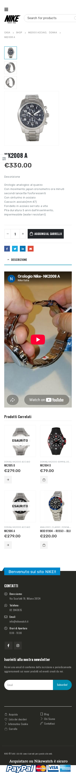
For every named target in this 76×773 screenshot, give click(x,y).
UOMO (69, 462)
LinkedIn (23, 249)
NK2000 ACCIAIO (21, 462)
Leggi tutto (8, 479)
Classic (56, 527)
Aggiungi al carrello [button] (44, 479)
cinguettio (15, 249)
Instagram (18, 645)
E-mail (30, 249)
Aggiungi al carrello (48, 234)
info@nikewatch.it (19, 621)
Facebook (7, 249)
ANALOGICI (45, 527)
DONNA (8, 462)
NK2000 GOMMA (56, 462)
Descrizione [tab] (19, 259)
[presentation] (5, 118)
